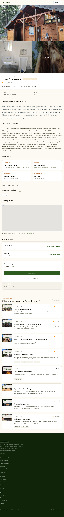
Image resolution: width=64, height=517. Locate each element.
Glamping (2, 466)
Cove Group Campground (22, 309)
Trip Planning (3, 479)
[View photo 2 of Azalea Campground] (16, 57)
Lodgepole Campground (22, 419)
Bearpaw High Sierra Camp (23, 354)
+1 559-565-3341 (20, 86)
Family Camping (4, 460)
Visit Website (32, 273)
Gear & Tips (3, 482)
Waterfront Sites (4, 463)
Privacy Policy (3, 495)
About (1, 492)
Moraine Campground (21, 404)
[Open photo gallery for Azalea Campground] (32, 23)
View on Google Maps (33, 278)
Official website (32, 86)
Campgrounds (10, 76)
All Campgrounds (4, 457)
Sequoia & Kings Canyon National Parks (27, 324)
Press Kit (2, 503)
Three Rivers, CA (8, 86)
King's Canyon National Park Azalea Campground (30, 339)
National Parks (4, 469)
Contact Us (3, 485)
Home (3, 76)
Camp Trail (6, 2)
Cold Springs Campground (23, 372)
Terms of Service (4, 498)
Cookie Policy (3, 500)
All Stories (2, 476)
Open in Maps (30, 233)
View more (57, 300)
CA (16, 76)
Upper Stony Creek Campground (25, 389)
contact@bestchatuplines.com (8, 450)
